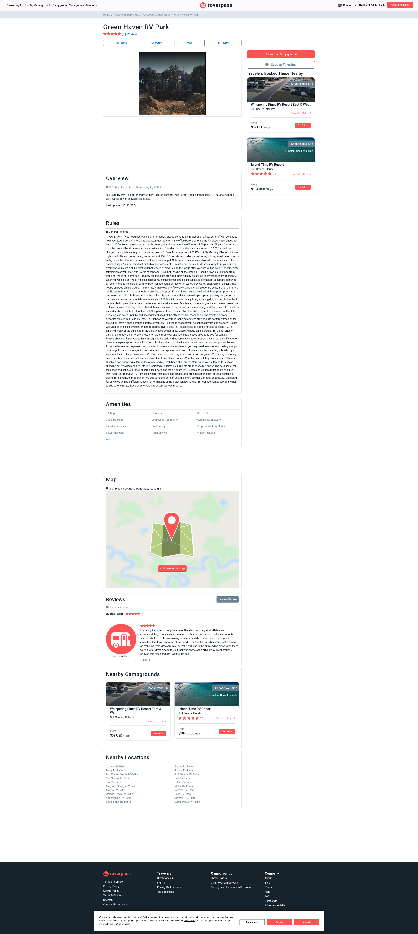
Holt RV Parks (182, 778)
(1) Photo (121, 42)
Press (268, 887)
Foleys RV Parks (183, 770)
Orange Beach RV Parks (119, 794)
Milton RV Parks (183, 786)
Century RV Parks (116, 766)
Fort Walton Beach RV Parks (122, 774)
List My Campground (37, 5)
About (268, 878)
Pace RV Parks (183, 794)
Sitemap (108, 900)
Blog (267, 882)
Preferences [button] (123, 924)
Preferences (252, 922)
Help (382, 5)
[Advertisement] (172, 145)
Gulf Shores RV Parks (118, 778)
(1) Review (223, 42)
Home (106, 14)
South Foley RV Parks (118, 801)
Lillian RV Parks (183, 782)
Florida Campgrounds (126, 14)
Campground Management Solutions (75, 5)
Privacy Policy (111, 886)
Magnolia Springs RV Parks (121, 786)
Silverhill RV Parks (184, 797)
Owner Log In (14, 5)
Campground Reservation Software (231, 887)
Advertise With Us (275, 905)
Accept (306, 922)
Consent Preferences (115, 904)
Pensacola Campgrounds (156, 14)
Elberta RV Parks (184, 766)
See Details (303, 125)
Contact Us (271, 900)
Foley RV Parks (115, 770)
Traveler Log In (368, 5)
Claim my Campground (281, 54)
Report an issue (119, 607)
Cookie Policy (111, 890)
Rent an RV (349, 5)
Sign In (161, 882)
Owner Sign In (219, 878)
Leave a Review (228, 599)
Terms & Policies (113, 895)
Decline (279, 922)
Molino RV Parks (115, 790)
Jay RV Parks (113, 782)
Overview (156, 42)
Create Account (400, 4)
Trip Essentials (165, 891)
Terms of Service (113, 881)
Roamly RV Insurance (169, 887)
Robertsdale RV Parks (118, 797)
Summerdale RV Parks (187, 801)
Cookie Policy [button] (190, 920)
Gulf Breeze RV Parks (186, 774)
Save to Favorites (283, 65)
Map (189, 42)
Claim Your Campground (224, 882)
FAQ (267, 896)
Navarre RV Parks (184, 790)
